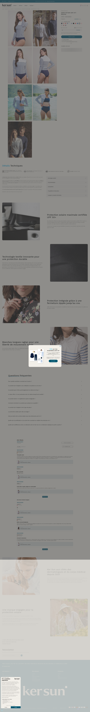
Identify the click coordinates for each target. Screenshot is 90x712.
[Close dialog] (60, 346)
